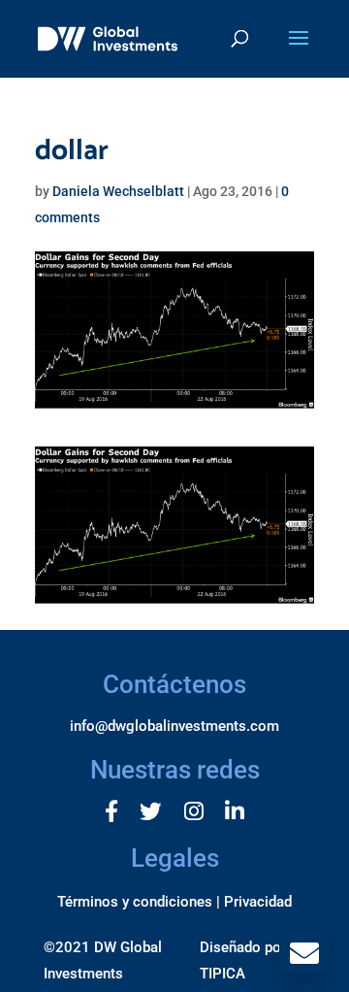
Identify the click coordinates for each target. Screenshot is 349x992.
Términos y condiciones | (138, 901)
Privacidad (258, 901)
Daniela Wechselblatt (118, 191)
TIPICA (222, 973)
